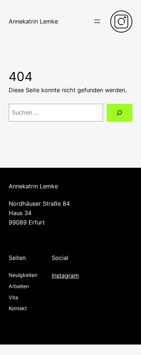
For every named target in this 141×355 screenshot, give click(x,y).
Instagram (65, 275)
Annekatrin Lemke (33, 21)
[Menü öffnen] (97, 21)
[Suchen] (119, 113)
